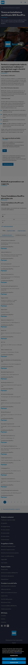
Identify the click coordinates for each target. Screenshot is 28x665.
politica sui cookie (18, 652)
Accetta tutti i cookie (14, 662)
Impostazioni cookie (14, 655)
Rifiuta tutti (14, 658)
